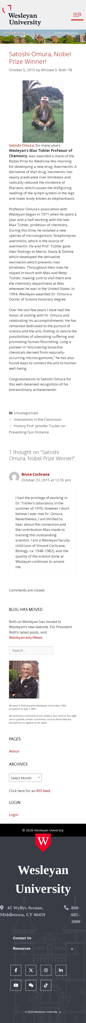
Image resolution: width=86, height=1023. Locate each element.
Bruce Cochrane (35, 474)
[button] (77, 14)
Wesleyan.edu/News (25, 637)
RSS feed (43, 790)
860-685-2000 (75, 914)
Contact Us (22, 938)
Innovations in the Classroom (37, 419)
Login (13, 814)
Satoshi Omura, (22, 145)
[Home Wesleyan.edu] (43, 842)
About (14, 751)
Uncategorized (26, 412)
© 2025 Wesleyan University (41, 1012)
